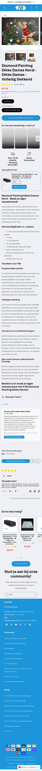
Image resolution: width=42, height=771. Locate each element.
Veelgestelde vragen (12, 726)
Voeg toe (19, 187)
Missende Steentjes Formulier (15, 638)
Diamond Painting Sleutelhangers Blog (19, 706)
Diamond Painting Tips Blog (15, 701)
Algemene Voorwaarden (13, 653)
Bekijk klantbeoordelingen (14, 437)
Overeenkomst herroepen (14, 681)
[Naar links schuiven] (2, 57)
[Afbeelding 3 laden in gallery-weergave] (32, 57)
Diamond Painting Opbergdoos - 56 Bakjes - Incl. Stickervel (27, 537)
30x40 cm (8, 101)
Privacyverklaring (11, 663)
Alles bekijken (21, 564)
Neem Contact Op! (11, 676)
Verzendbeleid (31, 763)
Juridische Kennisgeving (13, 658)
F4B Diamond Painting (19, 757)
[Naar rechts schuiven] (39, 57)
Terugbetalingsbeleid (19, 760)
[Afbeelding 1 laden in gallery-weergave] (10, 57)
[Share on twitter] (34, 491)
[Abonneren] (35, 594)
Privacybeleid (32, 760)
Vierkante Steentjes (12, 110)
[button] (4, 7)
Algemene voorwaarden (16, 763)
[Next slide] (38, 138)
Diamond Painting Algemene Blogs (17, 696)
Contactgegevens (13, 767)
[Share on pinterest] (39, 491)
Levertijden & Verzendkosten (15, 643)
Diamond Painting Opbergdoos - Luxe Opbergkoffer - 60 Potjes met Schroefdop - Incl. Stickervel (10, 539)
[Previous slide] (4, 138)
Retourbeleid (9, 648)
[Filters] (33, 461)
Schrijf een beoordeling (16, 461)
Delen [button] (6, 404)
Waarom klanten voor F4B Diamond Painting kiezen (18, 670)
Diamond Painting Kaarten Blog (16, 716)
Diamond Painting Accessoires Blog (18, 721)
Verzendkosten (21, 91)
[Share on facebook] (30, 491)
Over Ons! (8, 731)
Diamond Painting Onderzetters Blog (18, 711)
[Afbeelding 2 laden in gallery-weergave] (21, 57)
